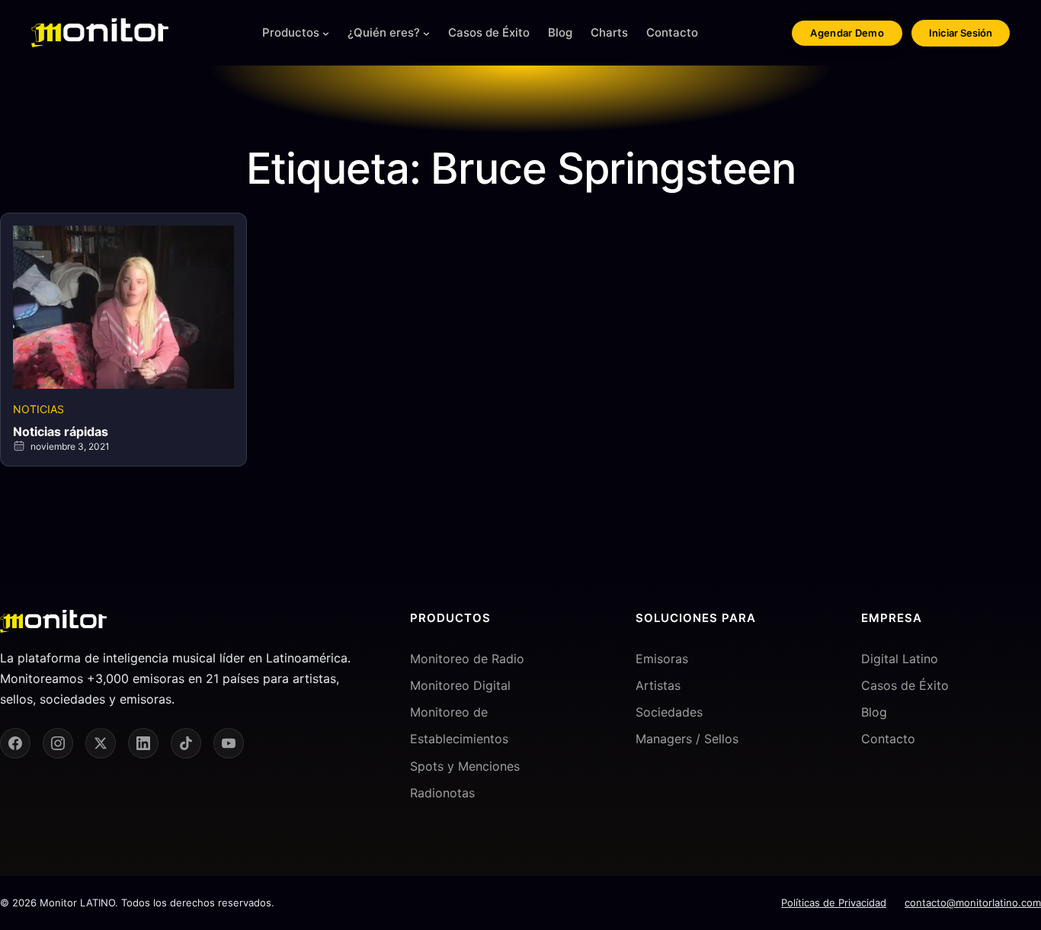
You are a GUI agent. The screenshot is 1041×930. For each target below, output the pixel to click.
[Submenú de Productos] (325, 33)
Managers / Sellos (687, 738)
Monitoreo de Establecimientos (459, 725)
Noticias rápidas (60, 431)
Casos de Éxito (905, 685)
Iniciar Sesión (960, 33)
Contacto (888, 738)
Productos (290, 32)
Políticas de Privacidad (833, 902)
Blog (874, 712)
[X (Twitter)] (100, 743)
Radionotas (442, 792)
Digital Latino (899, 658)
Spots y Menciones (465, 766)
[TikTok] (186, 743)
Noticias (38, 408)
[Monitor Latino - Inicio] (99, 32)
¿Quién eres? (384, 32)
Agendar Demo (847, 33)
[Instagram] (58, 743)
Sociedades (669, 712)
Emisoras (662, 658)
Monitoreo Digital (460, 685)
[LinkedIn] (143, 743)
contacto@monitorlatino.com (973, 902)
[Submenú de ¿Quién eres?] (426, 33)
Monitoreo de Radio (467, 658)
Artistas (658, 685)
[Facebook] (15, 743)
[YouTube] (228, 743)
